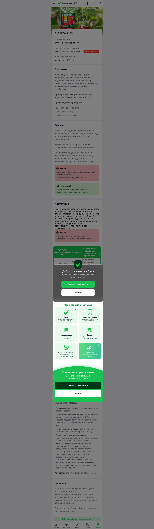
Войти (78, 292)
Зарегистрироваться (78, 284)
